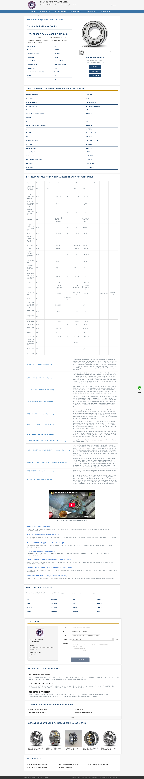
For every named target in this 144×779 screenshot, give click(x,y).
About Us (26, 777)
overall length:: (31, 148)
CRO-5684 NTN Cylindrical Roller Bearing (40, 414)
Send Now (80, 660)
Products (30, 15)
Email (64, 628)
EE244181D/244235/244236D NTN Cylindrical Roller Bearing (47, 463)
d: (26, 129)
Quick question (67, 639)
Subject (64, 635)
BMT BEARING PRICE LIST (39, 675)
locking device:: (32, 61)
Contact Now (95, 67)
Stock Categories (44, 11)
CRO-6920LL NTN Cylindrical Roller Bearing (41, 434)
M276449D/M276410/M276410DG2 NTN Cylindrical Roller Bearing (48, 450)
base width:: (30, 68)
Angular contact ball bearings (77, 11)
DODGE (75, 612)
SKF (74, 599)
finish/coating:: (31, 133)
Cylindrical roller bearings (107, 11)
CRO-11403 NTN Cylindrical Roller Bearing (40, 390)
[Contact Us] (139, 389)
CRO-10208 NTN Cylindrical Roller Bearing (40, 401)
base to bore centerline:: (34, 160)
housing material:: (33, 53)
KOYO (75, 608)
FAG (74, 603)
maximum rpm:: (31, 156)
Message (65, 643)
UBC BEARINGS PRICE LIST (95, 63)
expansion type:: (32, 64)
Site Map (40, 777)
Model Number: (32, 50)
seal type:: (29, 163)
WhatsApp (95, 71)
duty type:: (29, 144)
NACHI (29, 612)
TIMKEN (29, 608)
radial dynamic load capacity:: (36, 125)
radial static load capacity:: (36, 72)
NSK (28, 599)
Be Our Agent (94, 75)
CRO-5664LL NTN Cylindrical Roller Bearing (41, 425)
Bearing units (91, 11)
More (72, 717)
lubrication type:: (32, 140)
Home (33, 11)
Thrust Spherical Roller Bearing (42, 15)
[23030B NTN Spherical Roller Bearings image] (95, 33)
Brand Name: (31, 46)
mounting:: (29, 167)
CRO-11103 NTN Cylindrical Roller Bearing (40, 471)
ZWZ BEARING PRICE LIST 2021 (41, 683)
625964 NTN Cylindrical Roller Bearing (39, 378)
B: (27, 137)
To (63, 631)
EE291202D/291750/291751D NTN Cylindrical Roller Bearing (46, 441)
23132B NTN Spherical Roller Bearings (39, 479)
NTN (28, 603)
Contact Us (33, 777)
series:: (29, 75)
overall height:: (31, 152)
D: (27, 79)
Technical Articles (60, 11)
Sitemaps (45, 777)
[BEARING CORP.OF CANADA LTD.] (31, 4)
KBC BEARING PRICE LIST (39, 692)
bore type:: (30, 57)
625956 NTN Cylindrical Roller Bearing (39, 365)
